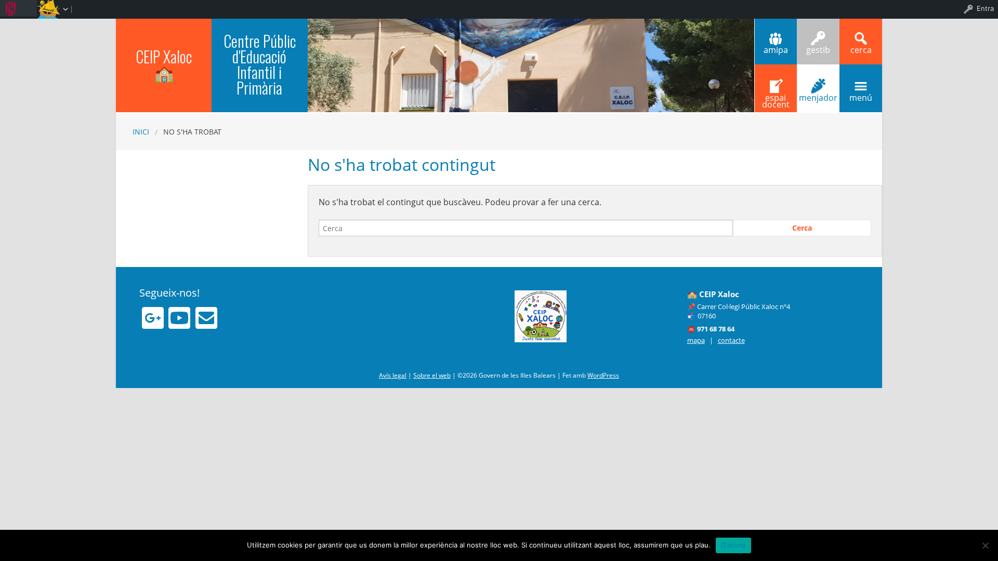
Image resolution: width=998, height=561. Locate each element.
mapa (696, 340)
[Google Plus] (153, 317)
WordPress (603, 375)
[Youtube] (179, 317)
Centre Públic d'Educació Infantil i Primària (260, 64)
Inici (141, 132)
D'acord (733, 545)
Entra (985, 8)
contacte (731, 340)
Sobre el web (432, 375)
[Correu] (206, 317)
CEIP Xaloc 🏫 (164, 64)
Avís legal (392, 375)
